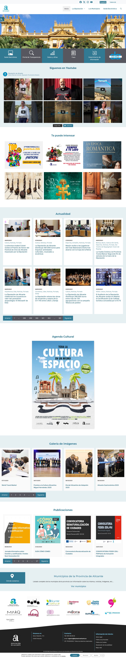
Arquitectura (9, 291)
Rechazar (85, 655)
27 (37, 561)
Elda (15, 291)
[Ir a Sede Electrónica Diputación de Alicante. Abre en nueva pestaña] (10, 55)
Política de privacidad (102, 639)
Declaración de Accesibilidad (104, 645)
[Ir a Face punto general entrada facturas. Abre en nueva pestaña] (73, 55)
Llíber (44, 291)
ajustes (63, 656)
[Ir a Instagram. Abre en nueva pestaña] (87, 2)
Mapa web (99, 647)
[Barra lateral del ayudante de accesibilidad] (2, 19)
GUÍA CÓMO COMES (42, 551)
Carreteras (38, 291)
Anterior (8, 318)
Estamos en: (37, 633)
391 (60, 318)
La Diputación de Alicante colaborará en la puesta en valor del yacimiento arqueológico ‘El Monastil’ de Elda (16, 298)
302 (49, 318)
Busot (103, 243)
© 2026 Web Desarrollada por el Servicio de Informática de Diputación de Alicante (63, 651)
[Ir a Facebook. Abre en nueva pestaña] (80, 2)
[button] (120, 8)
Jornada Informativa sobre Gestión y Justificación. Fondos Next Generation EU (16, 553)
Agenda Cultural (63, 336)
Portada (19, 243)
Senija (37, 293)
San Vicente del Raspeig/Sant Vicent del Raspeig (107, 247)
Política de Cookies (101, 642)
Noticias (13, 243)
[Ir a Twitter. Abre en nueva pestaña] (84, 2)
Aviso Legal (99, 637)
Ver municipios (78, 586)
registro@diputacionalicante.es (77, 638)
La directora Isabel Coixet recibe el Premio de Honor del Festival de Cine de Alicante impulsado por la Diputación (17, 249)
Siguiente (68, 318)
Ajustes (96, 655)
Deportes (69, 243)
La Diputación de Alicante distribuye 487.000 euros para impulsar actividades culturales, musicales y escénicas (47, 250)
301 (43, 318)
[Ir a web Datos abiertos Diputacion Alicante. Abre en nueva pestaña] (115, 55)
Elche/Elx (75, 243)
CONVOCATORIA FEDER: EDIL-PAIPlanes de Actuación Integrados (107, 553)
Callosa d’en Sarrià (112, 243)
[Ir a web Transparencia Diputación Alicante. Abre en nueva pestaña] (31, 55)
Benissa (98, 243)
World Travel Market (9, 485)
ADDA (98, 291)
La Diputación (77, 9)
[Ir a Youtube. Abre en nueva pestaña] (91, 2)
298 (24, 318)
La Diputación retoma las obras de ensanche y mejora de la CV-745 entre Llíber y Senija (47, 299)
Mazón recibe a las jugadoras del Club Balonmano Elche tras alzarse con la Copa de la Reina (78, 248)
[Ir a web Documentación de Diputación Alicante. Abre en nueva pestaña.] (52, 55)
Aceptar (75, 655)
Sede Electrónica (110, 9)
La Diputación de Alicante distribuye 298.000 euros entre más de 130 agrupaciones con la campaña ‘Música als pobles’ (78, 298)
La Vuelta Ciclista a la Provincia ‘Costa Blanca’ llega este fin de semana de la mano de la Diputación (108, 255)
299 (30, 318)
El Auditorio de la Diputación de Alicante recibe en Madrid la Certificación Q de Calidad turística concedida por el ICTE (108, 297)
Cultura (7, 243)
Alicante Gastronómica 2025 (108, 485)
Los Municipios (94, 9)
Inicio (66, 9)
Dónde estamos (12, 581)
